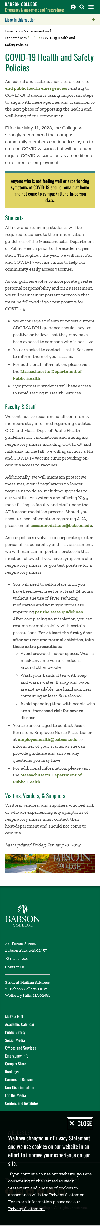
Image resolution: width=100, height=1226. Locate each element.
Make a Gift (14, 1016)
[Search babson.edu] (82, 7)
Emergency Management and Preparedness (35, 10)
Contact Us (15, 966)
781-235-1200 (16, 958)
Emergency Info (16, 1056)
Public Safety (15, 1032)
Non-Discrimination (19, 1087)
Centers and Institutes (21, 1103)
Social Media (15, 1040)
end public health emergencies (36, 88)
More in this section (52, 20)
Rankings (12, 1072)
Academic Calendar (19, 1024)
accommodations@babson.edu (61, 525)
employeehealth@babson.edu (47, 739)
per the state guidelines (59, 612)
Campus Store (15, 1064)
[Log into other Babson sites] (73, 7)
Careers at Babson (19, 1079)
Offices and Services (20, 1048)
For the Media (15, 1095)
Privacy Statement (26, 1208)
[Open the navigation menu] (91, 7)
